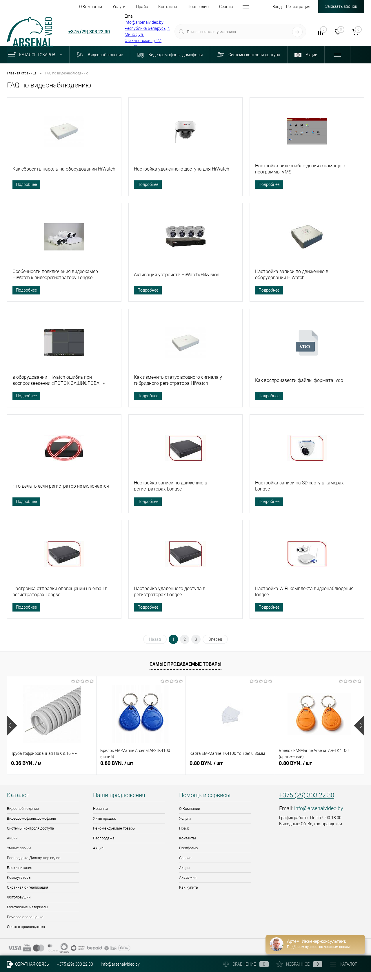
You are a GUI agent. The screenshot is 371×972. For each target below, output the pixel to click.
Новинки (100, 808)
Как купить (188, 887)
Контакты (187, 838)
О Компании (189, 808)
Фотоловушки (18, 897)
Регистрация (298, 6)
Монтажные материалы (27, 907)
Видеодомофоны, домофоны (31, 818)
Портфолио (188, 848)
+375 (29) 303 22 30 (89, 31)
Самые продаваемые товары (185, 664)
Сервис (185, 858)
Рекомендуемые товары (114, 828)
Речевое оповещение (25, 917)
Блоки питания (19, 867)
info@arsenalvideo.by (144, 22)
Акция (98, 848)
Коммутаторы (19, 877)
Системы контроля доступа (30, 828)
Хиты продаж (104, 818)
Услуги (185, 818)
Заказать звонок (341, 6)
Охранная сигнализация (27, 887)
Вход (277, 6)
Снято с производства (26, 927)
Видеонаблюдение (23, 808)
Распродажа (103, 838)
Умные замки (19, 848)
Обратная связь (31, 964)
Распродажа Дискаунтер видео (33, 858)
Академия (188, 877)
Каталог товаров (37, 54)
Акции (12, 838)
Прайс (184, 828)
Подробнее (26, 184)
